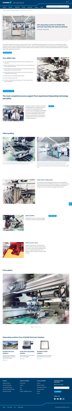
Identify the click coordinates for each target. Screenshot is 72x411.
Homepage (4, 10)
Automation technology (7, 385)
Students (38, 391)
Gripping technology (6, 383)
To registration (57, 391)
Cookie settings (20, 407)
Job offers (38, 383)
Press (21, 387)
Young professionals (40, 389)
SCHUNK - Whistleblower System (26, 391)
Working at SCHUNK (40, 385)
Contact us (51, 106)
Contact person (22, 383)
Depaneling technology (7, 391)
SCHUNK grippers (52, 215)
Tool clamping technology (7, 387)
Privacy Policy (9, 407)
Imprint (4, 407)
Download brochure (7, 52)
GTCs (15, 407)
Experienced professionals (41, 387)
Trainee (38, 393)
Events (21, 389)
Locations (21, 385)
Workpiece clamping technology (8, 389)
